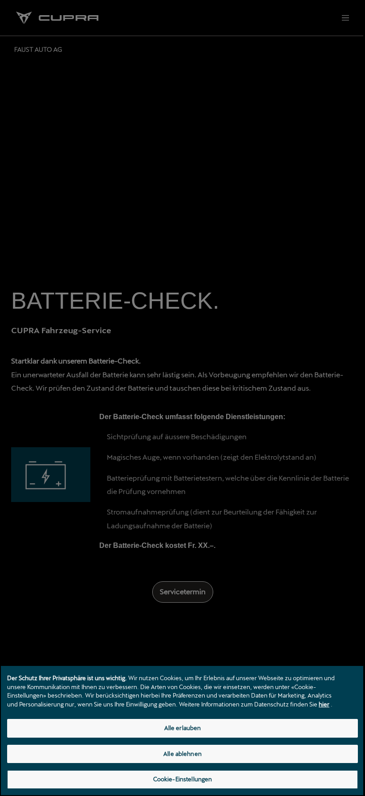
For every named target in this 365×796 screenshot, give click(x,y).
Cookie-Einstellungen (182, 779)
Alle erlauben (182, 727)
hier (324, 704)
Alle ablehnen (182, 753)
